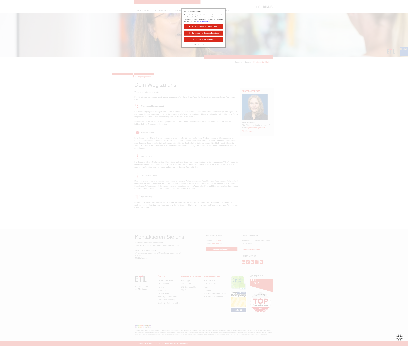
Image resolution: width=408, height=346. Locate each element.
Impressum (211, 45)
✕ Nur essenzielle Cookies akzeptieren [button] (203, 33)
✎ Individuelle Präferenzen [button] (204, 40)
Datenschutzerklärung (202, 21)
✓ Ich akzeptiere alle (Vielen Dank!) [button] (203, 26)
